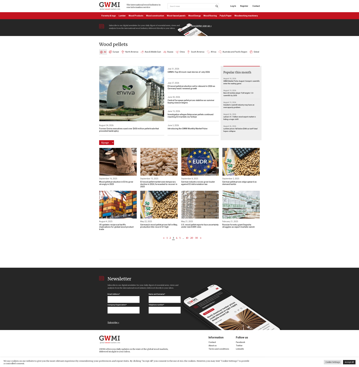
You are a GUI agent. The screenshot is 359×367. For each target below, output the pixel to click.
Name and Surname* (157, 294)
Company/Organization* (117, 305)
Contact (256, 6)
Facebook (240, 342)
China (182, 52)
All (105, 52)
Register (244, 6)
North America (131, 52)
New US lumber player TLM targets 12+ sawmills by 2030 (238, 94)
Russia (170, 52)
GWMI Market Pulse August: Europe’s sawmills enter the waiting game (241, 82)
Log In (233, 6)
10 (187, 237)
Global (256, 52)
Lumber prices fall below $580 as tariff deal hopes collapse (240, 130)
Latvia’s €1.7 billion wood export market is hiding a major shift (239, 118)
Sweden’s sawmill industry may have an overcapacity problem (238, 106)
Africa (213, 52)
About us (213, 345)
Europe (116, 52)
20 (191, 237)
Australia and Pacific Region (235, 52)
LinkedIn (240, 349)
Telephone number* (156, 305)
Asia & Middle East (153, 52)
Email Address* (114, 294)
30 (196, 237)
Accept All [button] (349, 362)
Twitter (239, 345)
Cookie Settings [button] (332, 362)
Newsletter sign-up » (201, 26)
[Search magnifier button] (217, 6)
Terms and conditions (219, 349)
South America (197, 52)
